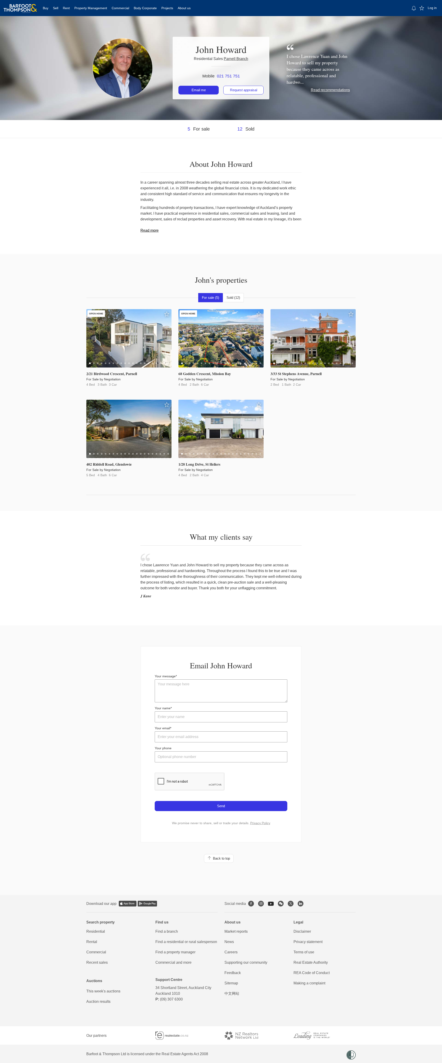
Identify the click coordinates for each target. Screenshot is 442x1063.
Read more (149, 230)
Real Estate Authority (311, 962)
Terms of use (304, 952)
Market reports (236, 931)
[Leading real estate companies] (316, 1035)
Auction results (98, 1001)
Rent (66, 8)
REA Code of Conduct (312, 973)
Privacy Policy (260, 823)
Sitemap (231, 983)
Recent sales (97, 962)
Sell (55, 8)
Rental (91, 942)
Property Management (90, 8)
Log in (432, 8)
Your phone (163, 748)
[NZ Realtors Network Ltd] (245, 1035)
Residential (95, 931)
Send (221, 806)
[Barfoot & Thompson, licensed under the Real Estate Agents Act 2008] (20, 5)
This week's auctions (103, 991)
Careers (231, 952)
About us (184, 8)
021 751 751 (228, 76)
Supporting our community (245, 962)
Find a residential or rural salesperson (186, 942)
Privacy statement (308, 942)
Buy (45, 8)
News (229, 942)
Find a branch (166, 931)
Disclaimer (302, 931)
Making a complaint (309, 983)
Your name (163, 708)
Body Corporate (145, 8)
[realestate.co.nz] (176, 1035)
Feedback (232, 973)
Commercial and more (173, 962)
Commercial (120, 8)
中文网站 (231, 993)
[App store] (128, 903)
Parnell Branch (236, 59)
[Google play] (147, 903)
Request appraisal (243, 90)
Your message (165, 676)
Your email (162, 728)
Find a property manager (175, 952)
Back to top (220, 858)
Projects (167, 8)
